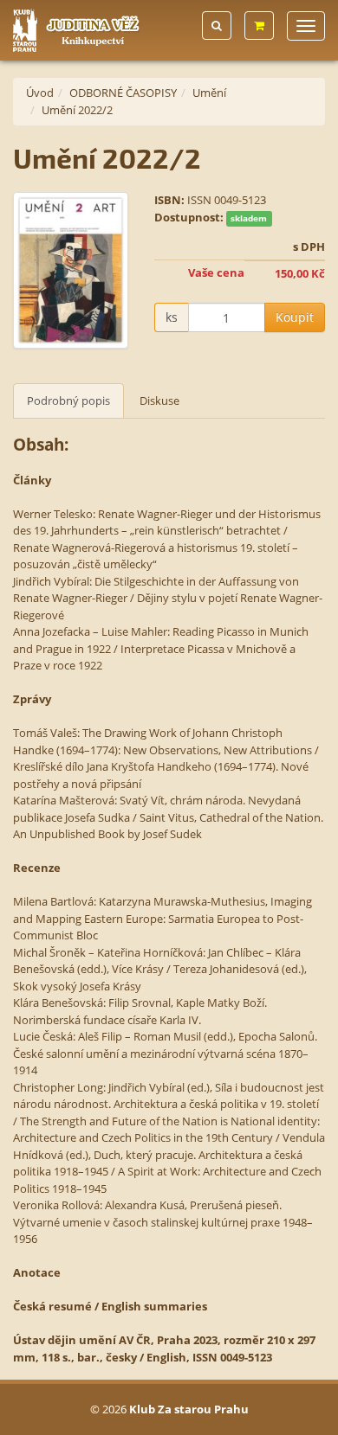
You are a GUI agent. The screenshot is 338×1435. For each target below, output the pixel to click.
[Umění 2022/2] (70, 270)
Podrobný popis (68, 400)
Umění (209, 92)
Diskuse (159, 400)
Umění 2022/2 (77, 110)
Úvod (40, 92)
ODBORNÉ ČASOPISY (123, 92)
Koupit (295, 317)
